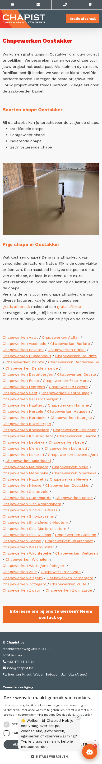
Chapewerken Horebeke (24, 417)
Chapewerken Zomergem (70, 578)
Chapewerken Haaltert (23, 405)
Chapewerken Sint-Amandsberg (32, 504)
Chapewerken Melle (70, 467)
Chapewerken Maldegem (25, 467)
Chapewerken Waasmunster (28, 547)
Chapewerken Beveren (23, 349)
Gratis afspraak (83, 18)
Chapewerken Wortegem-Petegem (34, 565)
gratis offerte (69, 306)
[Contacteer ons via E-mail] (38, 4)
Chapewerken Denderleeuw (73, 362)
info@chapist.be (19, 668)
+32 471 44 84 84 (20, 661)
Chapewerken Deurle (76, 374)
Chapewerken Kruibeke (74, 430)
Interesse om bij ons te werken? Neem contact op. (51, 614)
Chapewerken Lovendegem (73, 454)
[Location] (90, 4)
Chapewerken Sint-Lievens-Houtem (35, 522)
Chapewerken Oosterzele (25, 491)
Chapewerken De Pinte (76, 356)
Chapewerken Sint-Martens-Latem (34, 528)
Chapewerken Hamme (68, 405)
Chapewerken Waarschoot (69, 541)
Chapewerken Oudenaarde (27, 497)
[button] (51, 756)
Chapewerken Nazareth (24, 479)
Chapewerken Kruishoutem (28, 436)
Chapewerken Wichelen (27, 559)
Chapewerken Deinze (24, 362)
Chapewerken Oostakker (67, 485)
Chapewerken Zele (20, 572)
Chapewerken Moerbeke (74, 473)
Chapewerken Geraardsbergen (30, 399)
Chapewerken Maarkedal (28, 460)
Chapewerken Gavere (68, 386)
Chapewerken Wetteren (76, 553)
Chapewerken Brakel (67, 349)
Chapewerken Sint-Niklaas (27, 534)
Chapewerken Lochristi (66, 448)
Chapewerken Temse (22, 541)
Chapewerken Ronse (74, 497)
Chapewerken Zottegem (24, 584)
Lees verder (84, 715)
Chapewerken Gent (20, 393)
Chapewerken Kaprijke (71, 417)
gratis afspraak (16, 306)
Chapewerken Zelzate (61, 572)
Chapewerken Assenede (24, 343)
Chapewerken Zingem (23, 578)
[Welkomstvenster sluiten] (78, 716)
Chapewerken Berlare (70, 343)
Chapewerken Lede (66, 442)
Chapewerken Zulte (68, 584)
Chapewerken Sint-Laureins (28, 516)
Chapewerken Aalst (20, 337)
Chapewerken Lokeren (23, 454)
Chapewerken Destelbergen (28, 374)
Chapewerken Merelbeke (25, 473)
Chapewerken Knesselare (26, 430)
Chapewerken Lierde (22, 448)
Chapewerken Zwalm (22, 590)
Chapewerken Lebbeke (24, 442)
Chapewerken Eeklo (21, 380)
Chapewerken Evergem (24, 386)
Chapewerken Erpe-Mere (66, 380)
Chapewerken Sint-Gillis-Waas (30, 510)
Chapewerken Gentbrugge (65, 393)
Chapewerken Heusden (68, 411)
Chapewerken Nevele (69, 479)
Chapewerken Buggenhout (27, 356)
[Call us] (65, 4)
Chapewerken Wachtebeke (27, 553)
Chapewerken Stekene (75, 534)
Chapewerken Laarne (76, 436)
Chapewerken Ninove (22, 485)
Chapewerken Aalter (60, 337)
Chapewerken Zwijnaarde (69, 590)
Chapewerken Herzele (23, 411)
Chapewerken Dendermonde (31, 368)
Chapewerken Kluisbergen (27, 423)
